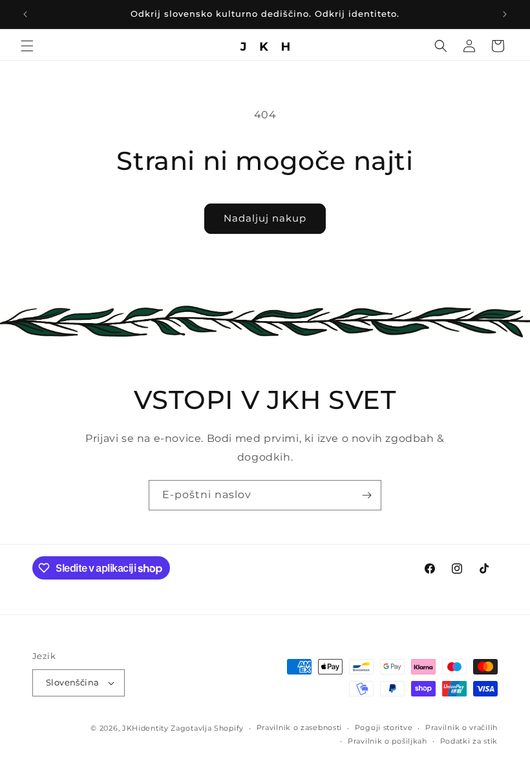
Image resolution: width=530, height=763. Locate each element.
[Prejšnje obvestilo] (25, 14)
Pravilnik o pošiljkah (387, 741)
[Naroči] (366, 495)
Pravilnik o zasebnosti (299, 727)
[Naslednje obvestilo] (505, 14)
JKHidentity (145, 728)
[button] (27, 46)
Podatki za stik (469, 741)
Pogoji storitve (384, 727)
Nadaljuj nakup (265, 218)
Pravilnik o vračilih (461, 727)
